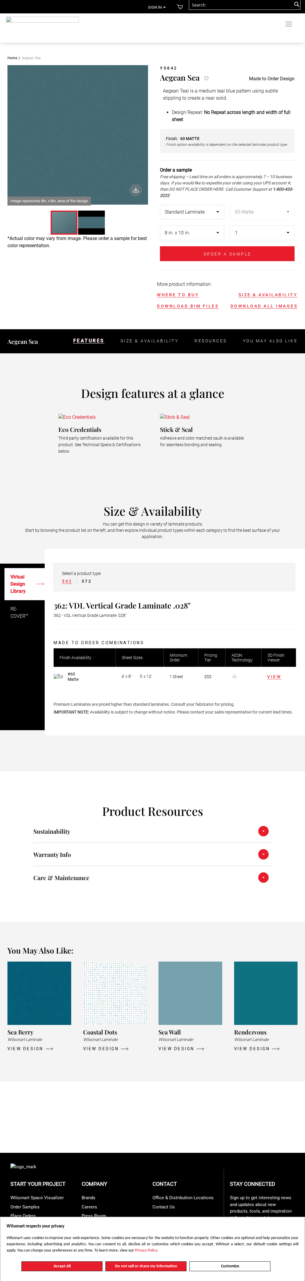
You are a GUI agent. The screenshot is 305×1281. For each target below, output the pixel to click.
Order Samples (25, 1207)
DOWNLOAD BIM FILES (188, 306)
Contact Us (163, 1207)
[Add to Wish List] (205, 78)
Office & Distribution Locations (183, 1197)
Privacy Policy (146, 1250)
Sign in (155, 7)
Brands (88, 1197)
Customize (230, 1266)
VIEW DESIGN (25, 1048)
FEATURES (89, 341)
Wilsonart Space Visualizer (37, 1197)
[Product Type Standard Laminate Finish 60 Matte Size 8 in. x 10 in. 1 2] (227, 225)
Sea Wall (169, 1032)
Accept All (62, 1266)
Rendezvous (250, 1032)
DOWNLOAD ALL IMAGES (264, 306)
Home (12, 58)
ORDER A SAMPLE (227, 254)
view (274, 676)
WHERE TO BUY (178, 294)
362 (67, 581)
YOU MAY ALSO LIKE (270, 340)
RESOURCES (210, 340)
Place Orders (23, 1216)
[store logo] (42, 22)
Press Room (94, 1216)
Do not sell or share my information (146, 1266)
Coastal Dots (100, 1032)
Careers (89, 1207)
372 (87, 581)
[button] (91, 222)
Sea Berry (20, 1032)
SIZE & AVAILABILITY (268, 294)
